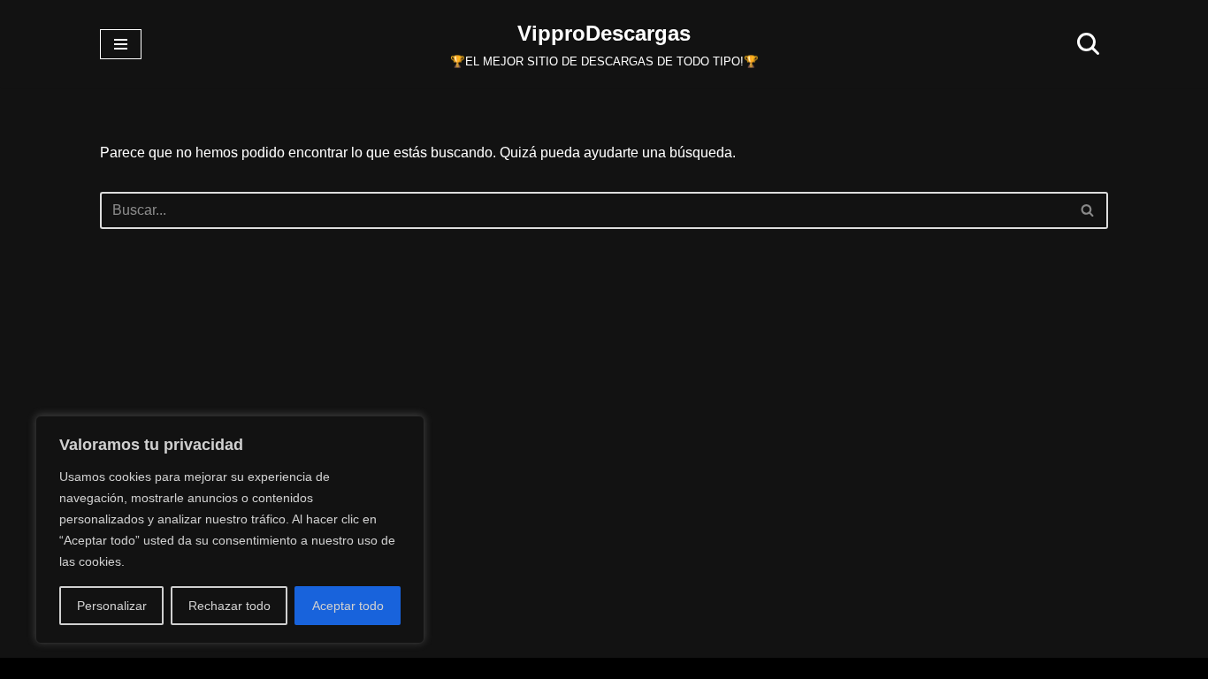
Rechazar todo (229, 606)
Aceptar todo (348, 606)
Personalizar (112, 606)
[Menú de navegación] (120, 44)
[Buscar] (1088, 44)
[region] (229, 530)
